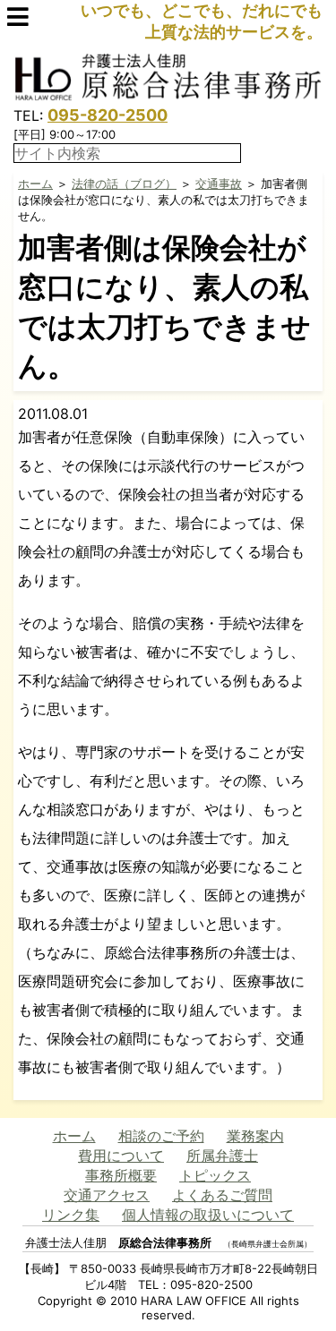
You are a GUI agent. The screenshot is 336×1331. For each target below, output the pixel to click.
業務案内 (255, 1136)
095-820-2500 (107, 115)
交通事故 (218, 183)
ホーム (35, 183)
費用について (121, 1156)
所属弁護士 (222, 1156)
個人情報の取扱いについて (208, 1215)
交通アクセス (107, 1195)
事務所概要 (121, 1175)
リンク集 (70, 1215)
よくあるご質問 (222, 1195)
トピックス (215, 1175)
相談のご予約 (161, 1136)
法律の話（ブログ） (124, 183)
